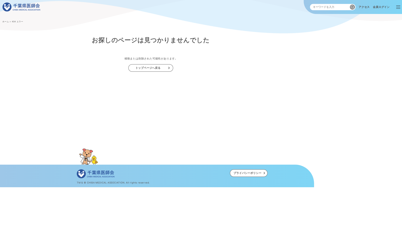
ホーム (5, 21)
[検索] (352, 7)
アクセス (364, 6)
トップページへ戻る (148, 67)
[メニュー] (398, 7)
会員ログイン (381, 6)
